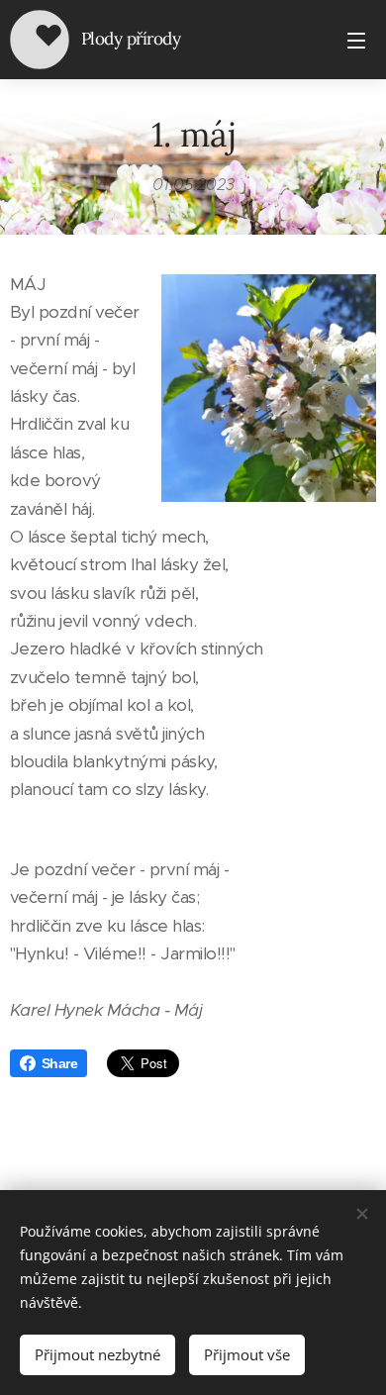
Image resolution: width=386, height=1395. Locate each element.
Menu (356, 39)
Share (59, 1063)
